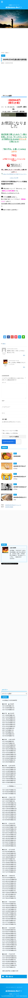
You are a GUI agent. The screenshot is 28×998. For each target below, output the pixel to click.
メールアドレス (6, 406)
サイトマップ (19, 987)
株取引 (4, 343)
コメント (4, 382)
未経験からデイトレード (14, 993)
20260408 (16, 456)
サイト (3, 413)
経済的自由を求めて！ (14, 7)
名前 (3, 400)
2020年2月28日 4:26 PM (12, 348)
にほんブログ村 (14, 178)
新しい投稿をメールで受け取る (10, 433)
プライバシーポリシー (10, 987)
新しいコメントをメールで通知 (10, 430)
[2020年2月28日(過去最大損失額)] (19, 336)
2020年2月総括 (9, 507)
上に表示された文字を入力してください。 (12, 421)
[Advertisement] (14, 39)
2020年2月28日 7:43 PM (14, 360)
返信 (24, 355)
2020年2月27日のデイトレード (13, 505)
